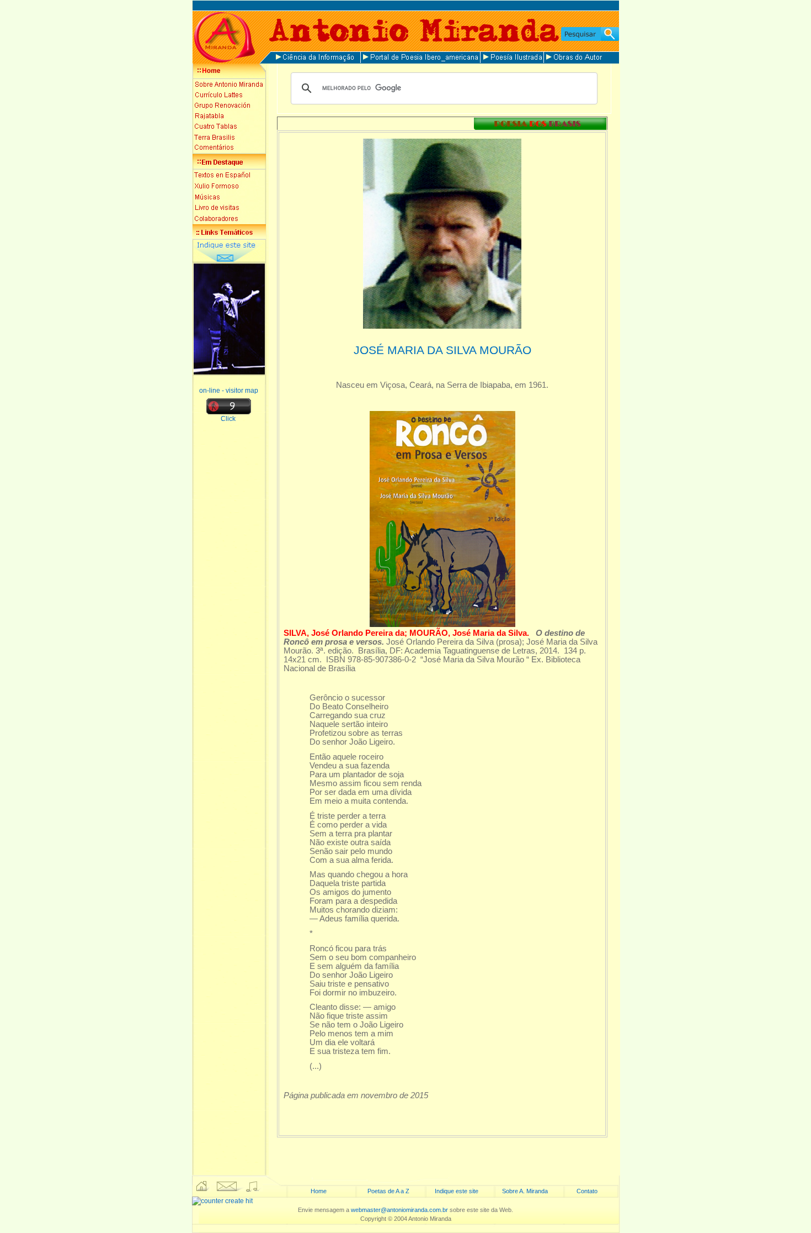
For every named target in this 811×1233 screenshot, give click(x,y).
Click (229, 419)
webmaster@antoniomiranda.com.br (399, 1209)
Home (319, 1191)
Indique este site (456, 1191)
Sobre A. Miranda (525, 1191)
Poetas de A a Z (388, 1191)
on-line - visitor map (228, 390)
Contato (587, 1191)
